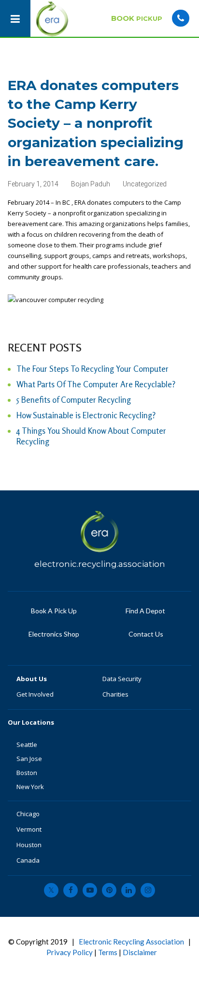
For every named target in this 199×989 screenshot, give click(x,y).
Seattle (26, 744)
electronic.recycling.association (99, 564)
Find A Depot (145, 611)
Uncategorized (145, 184)
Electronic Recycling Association (131, 941)
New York (30, 786)
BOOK (136, 18)
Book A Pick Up (54, 611)
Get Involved (35, 694)
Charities (115, 694)
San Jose (29, 758)
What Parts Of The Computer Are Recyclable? (95, 384)
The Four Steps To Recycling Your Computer (92, 369)
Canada (28, 860)
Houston (29, 844)
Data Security (122, 678)
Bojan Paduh (90, 184)
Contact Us (145, 634)
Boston (26, 772)
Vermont (29, 829)
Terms (107, 952)
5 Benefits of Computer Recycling (73, 400)
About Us (32, 678)
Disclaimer (140, 952)
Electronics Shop (53, 634)
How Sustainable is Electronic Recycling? (86, 415)
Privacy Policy (69, 952)
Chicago (28, 813)
